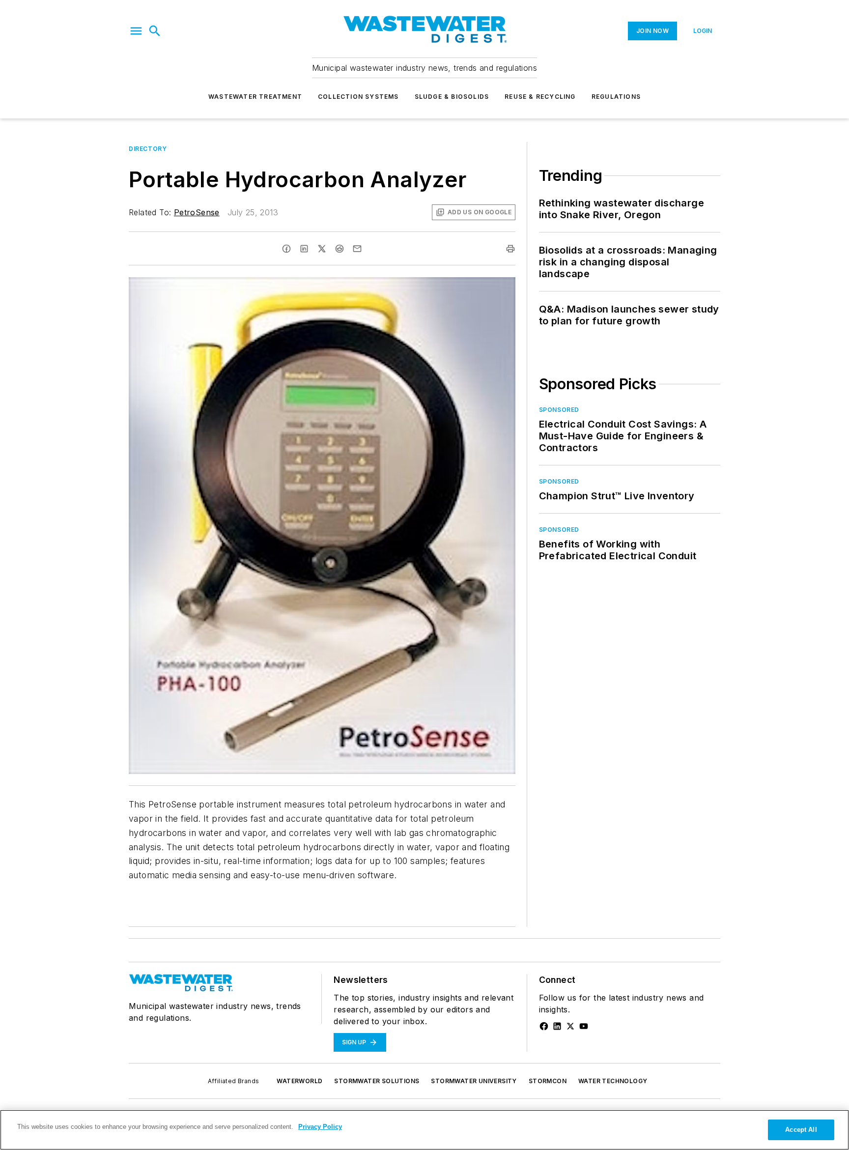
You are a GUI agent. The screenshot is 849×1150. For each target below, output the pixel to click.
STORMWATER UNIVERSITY (473, 1081)
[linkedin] (304, 249)
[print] (510, 249)
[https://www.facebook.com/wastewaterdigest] (544, 1026)
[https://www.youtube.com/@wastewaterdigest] (584, 1026)
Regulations (616, 96)
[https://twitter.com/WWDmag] (570, 1026)
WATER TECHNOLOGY (612, 1081)
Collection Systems (358, 96)
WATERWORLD (299, 1081)
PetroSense (197, 212)
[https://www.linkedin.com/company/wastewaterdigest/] (557, 1026)
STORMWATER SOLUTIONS (376, 1081)
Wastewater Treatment (255, 96)
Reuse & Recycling (540, 96)
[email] (357, 249)
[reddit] (339, 249)
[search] (154, 31)
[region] (424, 1130)
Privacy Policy (320, 1126)
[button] (136, 31)
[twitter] (322, 249)
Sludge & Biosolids (452, 96)
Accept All (801, 1129)
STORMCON (547, 1081)
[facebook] (286, 249)
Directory (148, 148)
